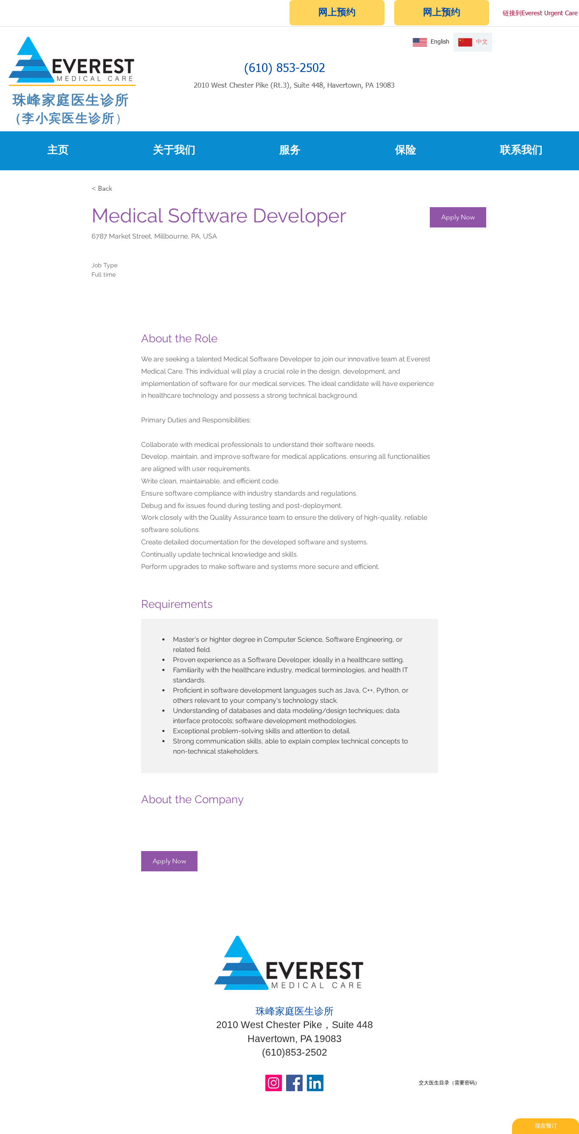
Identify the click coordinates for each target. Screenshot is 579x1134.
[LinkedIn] (315, 1083)
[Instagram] (273, 1083)
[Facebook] (294, 1083)
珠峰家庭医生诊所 (69, 99)
